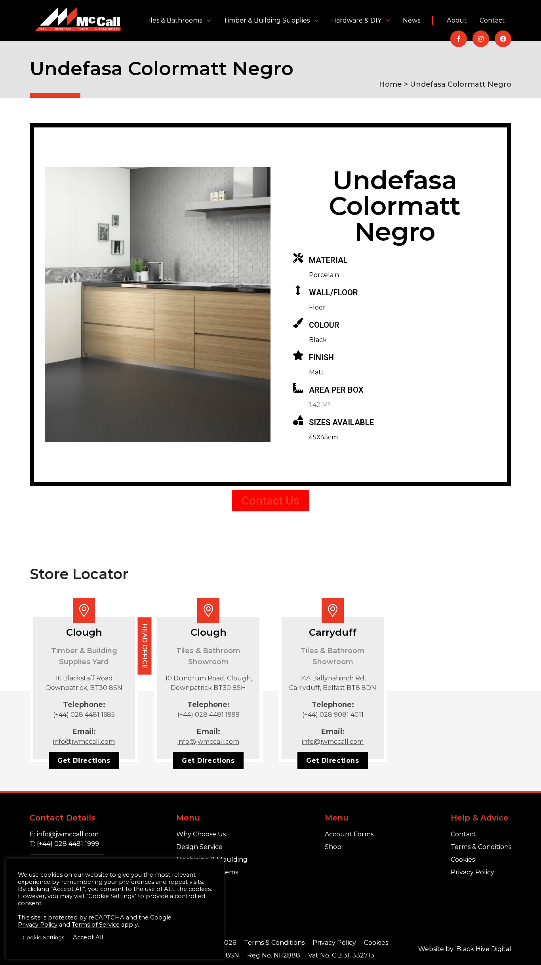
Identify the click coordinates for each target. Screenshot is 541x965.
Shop (333, 847)
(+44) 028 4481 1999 (208, 714)
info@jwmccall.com (84, 741)
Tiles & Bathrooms (173, 20)
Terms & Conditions (481, 847)
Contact (492, 20)
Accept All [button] (88, 937)
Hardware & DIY (356, 20)
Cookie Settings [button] (43, 937)
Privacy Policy (472, 872)
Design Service (199, 847)
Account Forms (349, 834)
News (411, 20)
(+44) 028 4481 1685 (84, 714)
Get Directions (83, 760)
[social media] (458, 38)
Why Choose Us (201, 834)
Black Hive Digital (483, 949)
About (457, 20)
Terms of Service (96, 924)
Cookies (463, 859)
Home (390, 84)
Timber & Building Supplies (266, 20)
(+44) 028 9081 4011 (333, 714)
